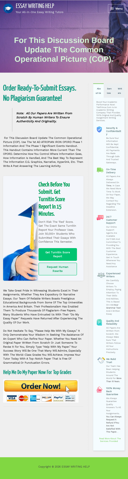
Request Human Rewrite (57, 269)
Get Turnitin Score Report (57, 254)
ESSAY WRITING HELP (35, 6)
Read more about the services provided (109, 439)
